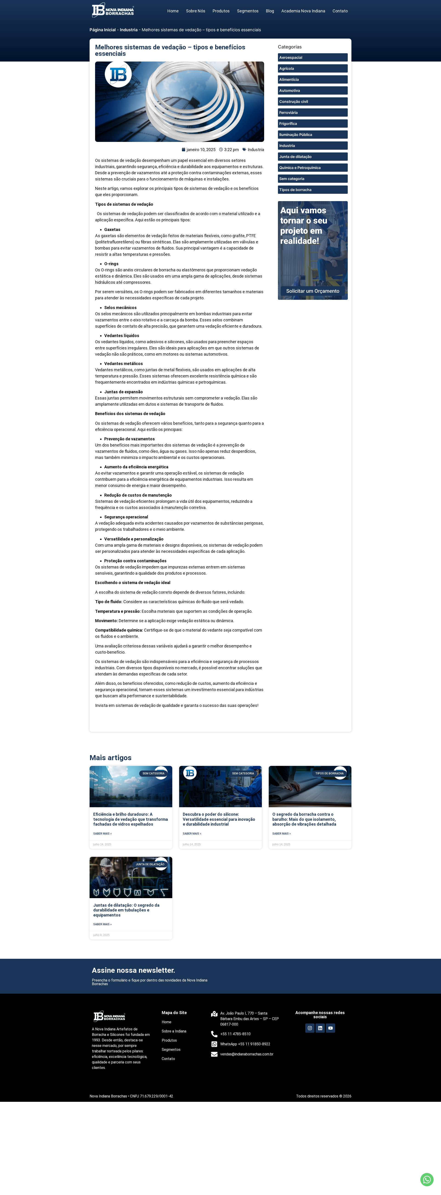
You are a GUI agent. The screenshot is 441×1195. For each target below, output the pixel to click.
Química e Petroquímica (300, 167)
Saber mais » (102, 833)
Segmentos (248, 10)
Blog (270, 10)
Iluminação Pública (295, 134)
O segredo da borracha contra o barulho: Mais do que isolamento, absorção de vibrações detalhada (304, 819)
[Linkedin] (320, 1028)
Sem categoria (291, 178)
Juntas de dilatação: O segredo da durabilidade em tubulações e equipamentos (126, 910)
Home (173, 10)
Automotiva (289, 90)
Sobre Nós (195, 10)
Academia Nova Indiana (303, 10)
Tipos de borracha (295, 189)
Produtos (221, 10)
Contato (340, 10)
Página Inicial (103, 29)
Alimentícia (289, 79)
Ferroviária (288, 112)
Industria (129, 29)
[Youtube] (330, 1028)
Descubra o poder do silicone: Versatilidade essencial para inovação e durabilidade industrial (219, 819)
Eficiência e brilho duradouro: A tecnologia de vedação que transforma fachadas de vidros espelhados (130, 819)
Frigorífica (288, 123)
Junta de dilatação (295, 156)
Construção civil (293, 101)
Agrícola (286, 68)
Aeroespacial (290, 57)
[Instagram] (309, 1028)
